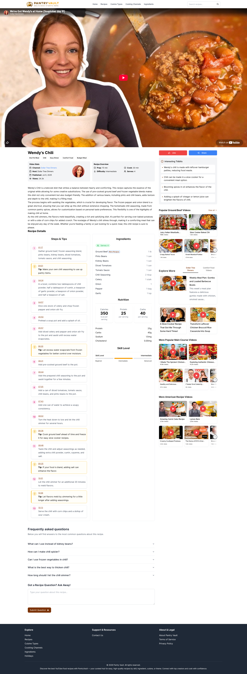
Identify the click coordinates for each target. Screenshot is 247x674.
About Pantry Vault (168, 635)
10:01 (40, 478)
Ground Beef (107, 251)
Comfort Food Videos (208, 269)
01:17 (40, 247)
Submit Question (38, 610)
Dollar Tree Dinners (49, 168)
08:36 (40, 431)
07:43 (40, 401)
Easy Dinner (54, 158)
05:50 (40, 317)
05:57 (40, 328)
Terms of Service (167, 639)
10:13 (40, 507)
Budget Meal (82, 158)
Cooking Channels (133, 4)
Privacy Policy (166, 643)
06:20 (40, 346)
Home (95, 4)
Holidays (29, 656)
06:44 (40, 372)
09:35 (40, 463)
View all (211, 210)
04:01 (40, 266)
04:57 (40, 302)
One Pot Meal (34, 158)
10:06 (40, 493)
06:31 (40, 361)
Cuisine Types (116, 4)
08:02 (40, 416)
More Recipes (114, 252)
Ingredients (149, 4)
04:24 (40, 280)
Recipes (104, 4)
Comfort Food (68, 158)
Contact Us (97, 635)
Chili (44, 158)
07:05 (40, 387)
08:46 (40, 445)
